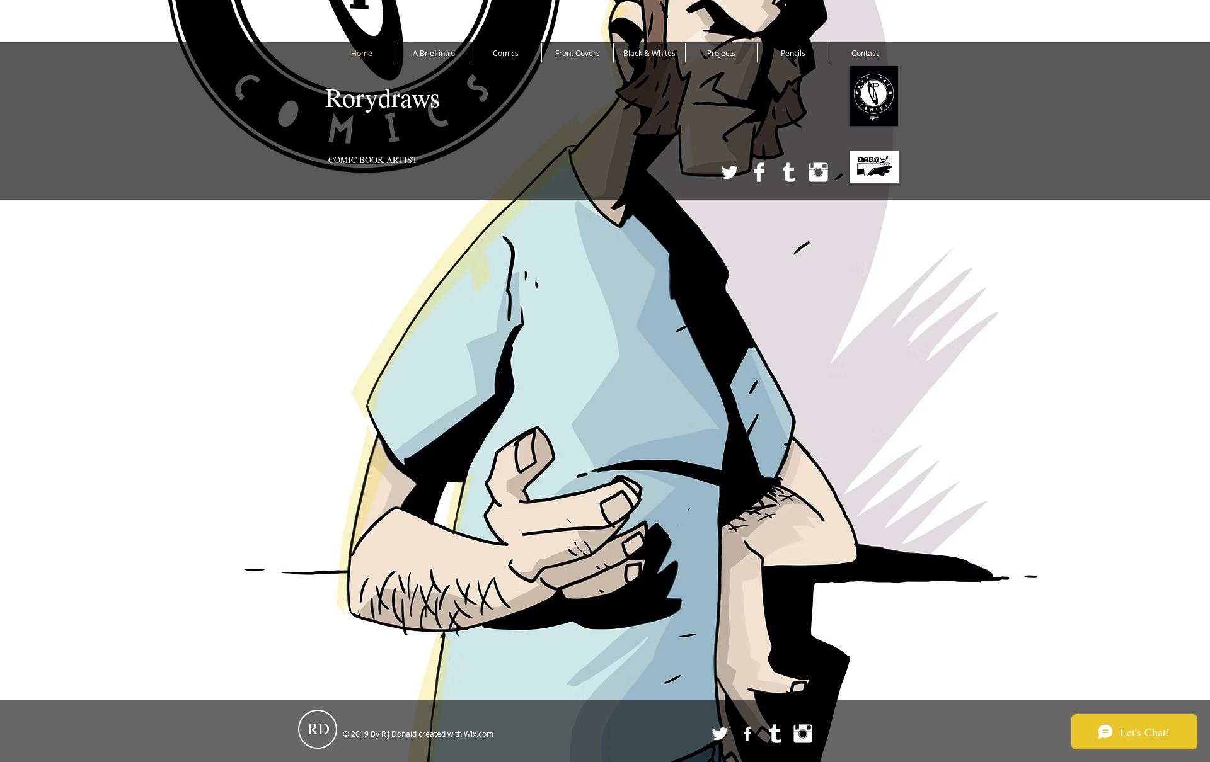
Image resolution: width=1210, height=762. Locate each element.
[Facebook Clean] (759, 172)
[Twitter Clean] (729, 172)
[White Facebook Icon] (747, 733)
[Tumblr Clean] (788, 172)
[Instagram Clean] (818, 172)
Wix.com (478, 734)
